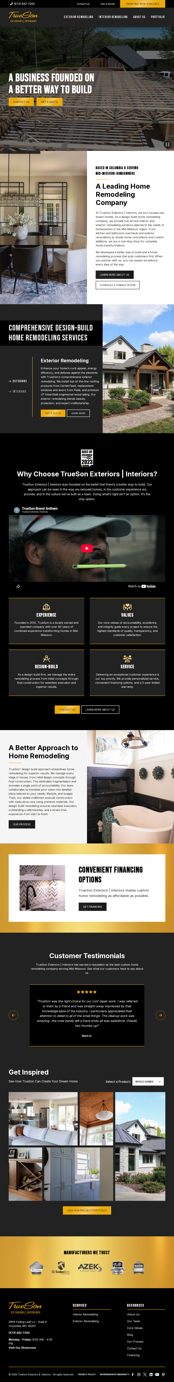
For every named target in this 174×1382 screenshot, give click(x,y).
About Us (133, 1314)
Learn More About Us (114, 274)
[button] (78, 17)
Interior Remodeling (85, 1314)
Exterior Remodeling (86, 1321)
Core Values (135, 1328)
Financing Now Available (142, 3)
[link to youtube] (157, 1374)
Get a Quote (108, 3)
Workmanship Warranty (114, 1374)
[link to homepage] (23, 17)
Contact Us (83, 3)
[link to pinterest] (163, 1374)
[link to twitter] (145, 1374)
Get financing (92, 906)
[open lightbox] (43, 1118)
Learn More (78, 413)
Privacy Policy (87, 1374)
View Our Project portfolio (87, 1210)
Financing (133, 1355)
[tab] (20, 381)
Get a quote (49, 101)
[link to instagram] (139, 1374)
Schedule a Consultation (117, 285)
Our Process (22, 824)
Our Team (133, 1321)
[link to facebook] (133, 1374)
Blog (130, 1334)
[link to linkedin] (151, 1374)
